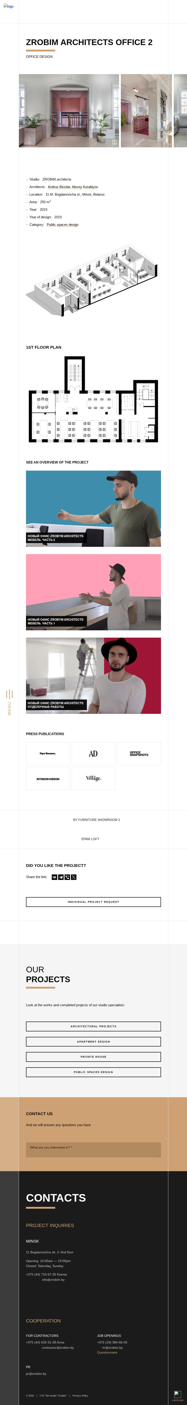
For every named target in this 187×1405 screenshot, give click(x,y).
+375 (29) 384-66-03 (112, 1342)
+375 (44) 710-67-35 (41, 1274)
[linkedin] (95, 1299)
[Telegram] (61, 877)
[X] (73, 877)
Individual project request (93, 902)
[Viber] (67, 877)
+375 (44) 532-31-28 (41, 1342)
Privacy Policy (80, 1395)
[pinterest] (84, 1299)
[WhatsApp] (33, 1279)
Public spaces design (93, 1072)
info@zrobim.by (53, 1279)
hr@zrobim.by (112, 1347)
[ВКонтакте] (54, 877)
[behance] (40, 1299)
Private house (93, 1056)
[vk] (73, 1299)
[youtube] (51, 1299)
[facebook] (62, 1299)
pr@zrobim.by (36, 1373)
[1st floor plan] (93, 399)
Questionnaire (107, 1352)
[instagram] (29, 1299)
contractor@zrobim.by (58, 1347)
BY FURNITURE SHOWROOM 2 (96, 820)
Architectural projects (94, 1026)
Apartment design (93, 1041)
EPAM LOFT (90, 839)
